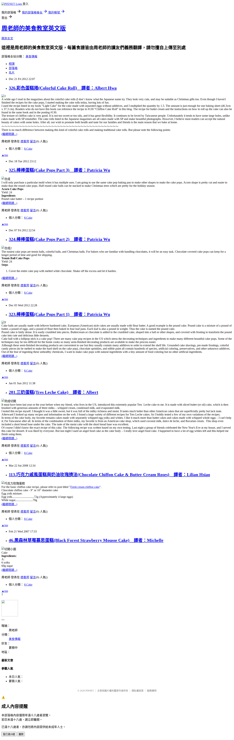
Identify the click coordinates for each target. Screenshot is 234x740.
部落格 (13, 68)
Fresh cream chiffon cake (84, 486)
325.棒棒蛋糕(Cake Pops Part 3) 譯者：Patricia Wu (59, 170)
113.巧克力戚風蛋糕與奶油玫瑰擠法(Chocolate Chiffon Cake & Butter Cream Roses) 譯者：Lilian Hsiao (109, 474)
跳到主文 (7, 38)
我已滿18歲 (9, 734)
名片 (12, 72)
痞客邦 (24, 141)
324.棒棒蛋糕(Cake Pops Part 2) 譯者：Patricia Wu (59, 239)
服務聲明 (151, 690)
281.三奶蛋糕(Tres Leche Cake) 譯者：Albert (53, 392)
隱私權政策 (138, 690)
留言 (33, 141)
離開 (21, 734)
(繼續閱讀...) (9, 134)
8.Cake (28, 148)
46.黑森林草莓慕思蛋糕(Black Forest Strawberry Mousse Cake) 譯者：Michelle (86, 540)
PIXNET (90, 690)
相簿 (12, 63)
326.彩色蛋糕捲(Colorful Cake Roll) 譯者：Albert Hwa (63, 88)
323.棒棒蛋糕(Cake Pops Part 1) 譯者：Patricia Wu (59, 314)
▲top (4, 155)
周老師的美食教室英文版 (33, 28)
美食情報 (31, 56)
